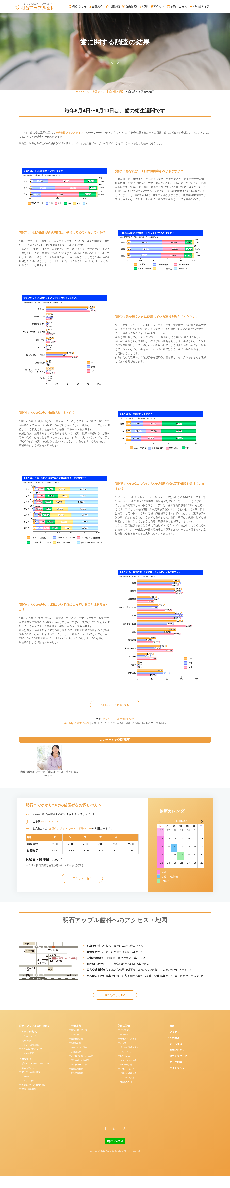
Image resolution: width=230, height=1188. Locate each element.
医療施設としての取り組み (34, 1085)
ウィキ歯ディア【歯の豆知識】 (106, 91)
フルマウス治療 (127, 1078)
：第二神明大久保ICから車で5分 (114, 952)
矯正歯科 (124, 1035)
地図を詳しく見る (115, 995)
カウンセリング (127, 1069)
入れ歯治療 (76, 1052)
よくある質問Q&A (30, 1053)
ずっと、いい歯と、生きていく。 (37, 1063)
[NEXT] (201, 821)
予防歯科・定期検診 (80, 1060)
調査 (132, 719)
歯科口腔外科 (77, 1069)
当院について (28, 1068)
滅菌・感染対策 (29, 1089)
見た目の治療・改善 (129, 1047)
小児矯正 (124, 1043)
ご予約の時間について (32, 1049)
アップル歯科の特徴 (31, 1045)
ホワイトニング (127, 1052)
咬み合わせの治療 (79, 1047)
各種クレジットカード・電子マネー (70, 828)
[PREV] (160, 821)
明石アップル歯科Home (35, 1026)
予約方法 (175, 1038)
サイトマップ (177, 1068)
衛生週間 (122, 719)
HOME (80, 91)
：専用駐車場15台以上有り (115, 946)
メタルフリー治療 (128, 1060)
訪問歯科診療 (77, 1073)
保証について (126, 1082)
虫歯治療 (75, 1035)
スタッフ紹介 (28, 1081)
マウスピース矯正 (128, 1039)
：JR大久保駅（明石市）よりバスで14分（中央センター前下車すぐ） (139, 969)
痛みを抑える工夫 (79, 1030)
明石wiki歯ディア (179, 1062)
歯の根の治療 (77, 1039)
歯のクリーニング (79, 1065)
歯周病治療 (76, 1043)
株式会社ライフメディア (69, 132)
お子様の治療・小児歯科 (82, 1056)
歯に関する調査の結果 (76, 723)
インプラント (126, 1030)
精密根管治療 (126, 1065)
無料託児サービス (180, 1056)
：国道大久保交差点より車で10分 (116, 958)
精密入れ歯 (125, 1056)
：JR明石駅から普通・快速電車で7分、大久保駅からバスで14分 (146, 976)
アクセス (175, 1032)
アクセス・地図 (82, 878)
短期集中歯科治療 (128, 1073)
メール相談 (176, 1044)
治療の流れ (27, 1041)
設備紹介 (26, 1076)
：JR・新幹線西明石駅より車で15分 (118, 964)
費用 (172, 1026)
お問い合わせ (177, 1050)
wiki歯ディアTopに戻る (115, 705)
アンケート (109, 719)
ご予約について (29, 1036)
